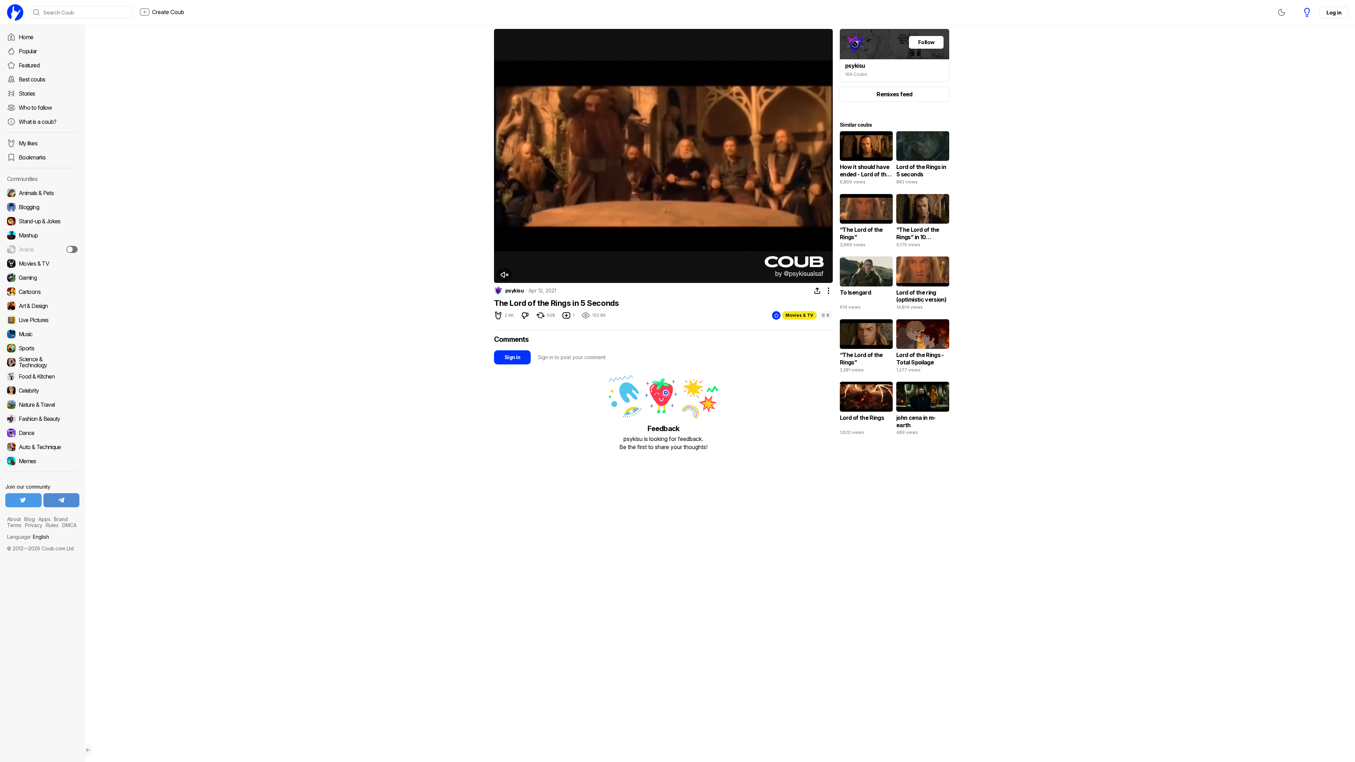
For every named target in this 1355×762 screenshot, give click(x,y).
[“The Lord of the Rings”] (866, 222)
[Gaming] (42, 278)
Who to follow (35, 107)
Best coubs (32, 79)
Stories (27, 93)
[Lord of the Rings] (866, 410)
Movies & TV (799, 315)
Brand (61, 519)
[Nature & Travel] (42, 405)
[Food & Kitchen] (42, 376)
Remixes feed (894, 94)
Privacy (33, 525)
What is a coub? (37, 121)
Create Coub (168, 12)
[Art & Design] (42, 306)
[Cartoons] (42, 292)
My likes (28, 143)
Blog (29, 519)
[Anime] (42, 249)
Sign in (512, 357)
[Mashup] (42, 235)
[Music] (42, 334)
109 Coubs (856, 74)
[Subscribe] (72, 249)
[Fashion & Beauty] (42, 419)
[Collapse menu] (88, 750)
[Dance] (42, 433)
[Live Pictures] (42, 320)
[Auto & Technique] (42, 447)
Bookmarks (32, 157)
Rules (52, 525)
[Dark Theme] (1281, 12)
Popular (28, 51)
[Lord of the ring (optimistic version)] (922, 284)
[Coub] (15, 12)
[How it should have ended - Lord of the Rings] (866, 159)
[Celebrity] (42, 390)
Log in (1333, 12)
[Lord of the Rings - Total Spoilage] (922, 347)
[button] (504, 274)
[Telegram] (61, 500)
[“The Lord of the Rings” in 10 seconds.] (922, 222)
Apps (44, 519)
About (14, 519)
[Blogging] (42, 207)
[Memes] (42, 461)
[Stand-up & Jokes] (42, 221)
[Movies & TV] (42, 263)
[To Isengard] (866, 284)
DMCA (69, 525)
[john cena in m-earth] (922, 410)
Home (26, 37)
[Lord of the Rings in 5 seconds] (922, 159)
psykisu (514, 290)
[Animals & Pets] (42, 193)
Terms (14, 525)
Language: (28, 537)
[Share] (817, 290)
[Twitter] (23, 500)
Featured (29, 65)
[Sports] (42, 348)
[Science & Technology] (42, 362)
